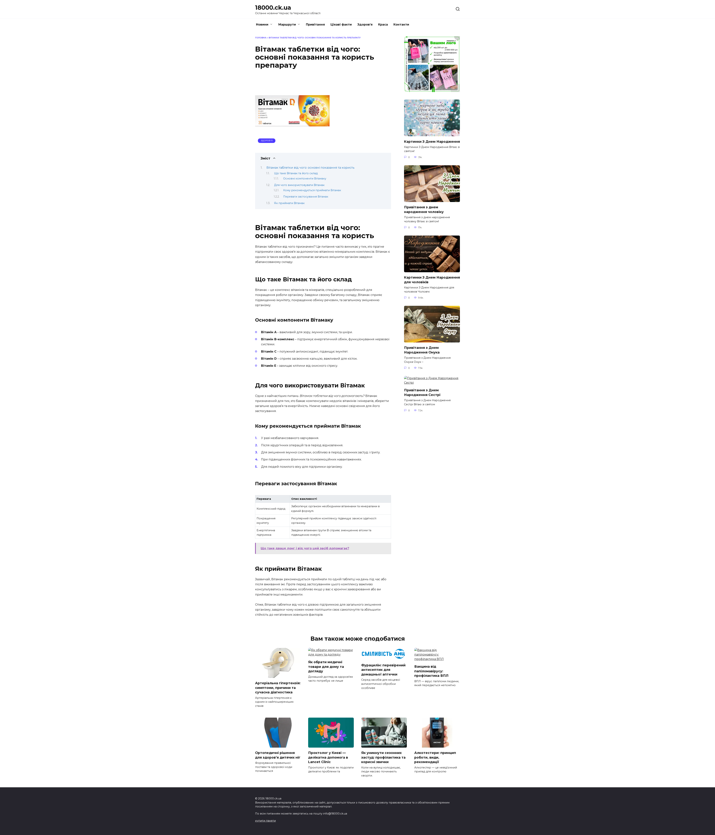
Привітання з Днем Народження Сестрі (422, 392)
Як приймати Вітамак (289, 203)
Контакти (401, 24)
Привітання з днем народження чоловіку (424, 209)
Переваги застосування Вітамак (305, 196)
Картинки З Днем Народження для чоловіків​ (432, 279)
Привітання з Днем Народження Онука (422, 350)
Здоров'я (267, 140)
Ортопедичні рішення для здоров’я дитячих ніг (277, 755)
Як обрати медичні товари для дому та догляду (326, 666)
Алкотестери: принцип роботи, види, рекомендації (435, 757)
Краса (383, 24)
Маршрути (287, 24)
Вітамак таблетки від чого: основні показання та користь (310, 167)
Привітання (315, 24)
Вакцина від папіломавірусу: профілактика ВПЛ (431, 671)
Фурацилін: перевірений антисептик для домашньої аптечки (383, 669)
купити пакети (265, 820)
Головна (260, 37)
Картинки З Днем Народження (432, 141)
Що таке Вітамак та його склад (296, 173)
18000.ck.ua (273, 7)
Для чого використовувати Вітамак (299, 185)
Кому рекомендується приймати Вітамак (312, 190)
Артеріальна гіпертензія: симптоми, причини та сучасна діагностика (278, 687)
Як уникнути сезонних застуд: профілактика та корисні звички (383, 757)
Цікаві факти (341, 24)
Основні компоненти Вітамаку (304, 178)
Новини (262, 24)
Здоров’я (365, 24)
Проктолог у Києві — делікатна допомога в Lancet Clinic (328, 757)
